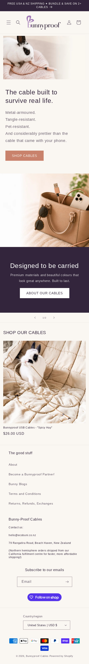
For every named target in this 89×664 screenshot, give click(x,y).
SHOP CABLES (24, 156)
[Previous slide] (35, 317)
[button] (8, 22)
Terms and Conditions (25, 493)
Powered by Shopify (61, 656)
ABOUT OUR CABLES (44, 293)
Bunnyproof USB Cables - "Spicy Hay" (27, 427)
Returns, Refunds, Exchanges (31, 503)
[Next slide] (54, 317)
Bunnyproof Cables (37, 656)
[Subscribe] (67, 582)
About (13, 464)
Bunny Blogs (18, 484)
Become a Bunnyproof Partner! (32, 474)
